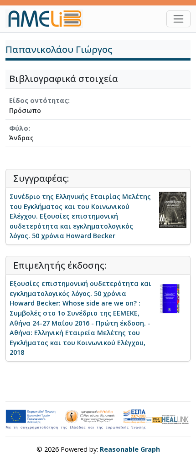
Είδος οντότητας (38, 100)
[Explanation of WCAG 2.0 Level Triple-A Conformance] (154, 419)
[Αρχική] (47, 19)
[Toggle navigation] (178, 18)
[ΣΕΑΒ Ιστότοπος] (176, 418)
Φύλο (18, 128)
